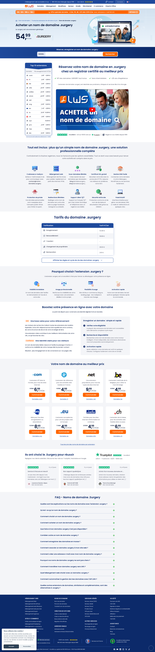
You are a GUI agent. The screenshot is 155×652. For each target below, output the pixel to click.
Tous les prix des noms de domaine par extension (77, 444)
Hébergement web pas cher (33, 609)
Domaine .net (91, 399)
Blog (111, 631)
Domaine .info (91, 436)
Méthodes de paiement (117, 616)
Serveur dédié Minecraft (92, 614)
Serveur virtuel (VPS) (91, 601)
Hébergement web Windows (33, 606)
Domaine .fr (64, 399)
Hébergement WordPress (32, 604)
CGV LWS (112, 604)
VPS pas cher (88, 611)
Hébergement (51, 6)
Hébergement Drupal (31, 611)
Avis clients (80, 2)
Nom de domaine (24, 20)
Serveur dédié (89, 604)
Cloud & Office (110, 6)
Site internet (87, 6)
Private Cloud (89, 609)
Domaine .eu (64, 436)
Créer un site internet (60, 614)
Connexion (120, 2)
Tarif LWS (112, 619)
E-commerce (98, 6)
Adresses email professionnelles (64, 631)
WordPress (62, 6)
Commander (37, 395)
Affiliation (112, 614)
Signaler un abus (115, 606)
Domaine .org (37, 436)
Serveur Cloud (89, 606)
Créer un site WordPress (61, 616)
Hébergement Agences (32, 614)
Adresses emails (59, 629)
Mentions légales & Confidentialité (120, 609)
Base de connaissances (117, 629)
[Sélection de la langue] (128, 2)
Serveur (71, 6)
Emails (78, 6)
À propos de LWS (115, 601)
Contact (110, 2)
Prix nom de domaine (60, 604)
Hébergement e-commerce (33, 626)
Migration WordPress (60, 621)
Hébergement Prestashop (32, 624)
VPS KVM (87, 616)
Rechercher (110, 54)
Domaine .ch (117, 436)
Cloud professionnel (91, 629)
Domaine (40, 6)
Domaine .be (117, 399)
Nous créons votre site (60, 619)
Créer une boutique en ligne (33, 621)
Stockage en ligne (90, 626)
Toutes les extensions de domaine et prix (44, 20)
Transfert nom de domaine (62, 606)
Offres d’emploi (114, 611)
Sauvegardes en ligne (91, 624)
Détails (132, 12)
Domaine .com (37, 399)
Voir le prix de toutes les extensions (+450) (38, 136)
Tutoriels (112, 634)
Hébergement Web (30, 601)
